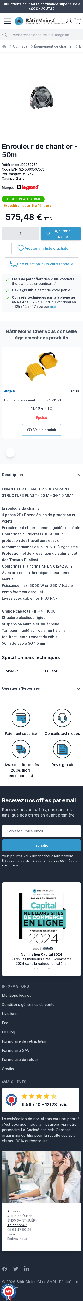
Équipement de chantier (53, 46)
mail (53, 306)
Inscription (41, 845)
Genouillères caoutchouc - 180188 (32, 400)
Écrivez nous (17, 1239)
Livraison (10, 1013)
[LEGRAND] (27, 187)
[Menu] (7, 21)
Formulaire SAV (16, 1050)
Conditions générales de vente (28, 1004)
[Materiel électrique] (4, 46)
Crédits (8, 1068)
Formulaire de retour (20, 1059)
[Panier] (77, 21)
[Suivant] (10, 452)
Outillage (20, 46)
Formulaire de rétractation (24, 1041)
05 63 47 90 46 (24, 302)
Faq (5, 1023)
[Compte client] (69, 21)
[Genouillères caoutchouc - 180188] (41, 367)
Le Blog (8, 1032)
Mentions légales (16, 995)
